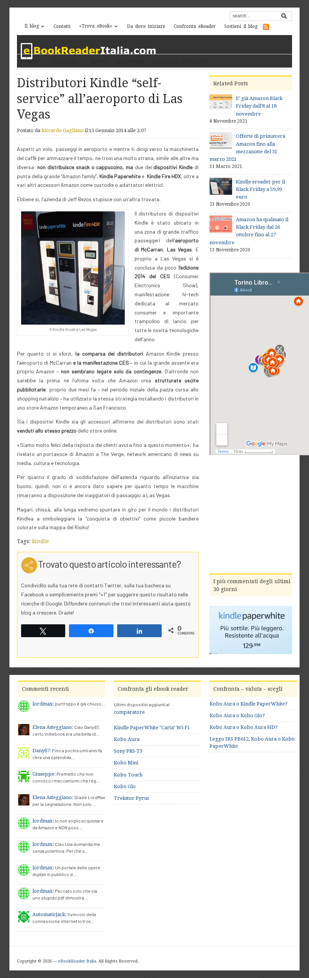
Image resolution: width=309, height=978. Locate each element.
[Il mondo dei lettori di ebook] (88, 51)
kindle (40, 541)
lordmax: (43, 704)
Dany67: (41, 750)
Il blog (31, 26)
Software (130, 62)
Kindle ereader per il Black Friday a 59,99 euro (260, 189)
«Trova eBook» (95, 26)
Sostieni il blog (240, 26)
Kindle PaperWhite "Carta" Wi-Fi (151, 727)
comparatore (129, 712)
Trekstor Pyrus (131, 798)
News (99, 62)
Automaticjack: (49, 914)
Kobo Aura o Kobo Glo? (237, 715)
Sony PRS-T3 (128, 751)
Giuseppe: (44, 774)
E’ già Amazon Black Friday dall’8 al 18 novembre (259, 105)
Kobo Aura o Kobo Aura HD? (244, 727)
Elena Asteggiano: (52, 727)
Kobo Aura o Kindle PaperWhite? (249, 704)
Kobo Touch (128, 775)
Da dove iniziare (146, 26)
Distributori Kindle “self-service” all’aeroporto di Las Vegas (99, 99)
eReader (64, 62)
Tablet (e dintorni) (181, 62)
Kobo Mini (126, 762)
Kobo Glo (125, 786)
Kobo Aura (126, 739)
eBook (29, 62)
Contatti (62, 26)
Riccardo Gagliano (62, 130)
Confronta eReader (195, 26)
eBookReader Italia (77, 961)
